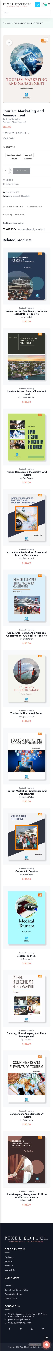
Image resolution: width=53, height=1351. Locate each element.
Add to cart (22, 171)
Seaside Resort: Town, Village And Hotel (26, 393)
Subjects (8, 1261)
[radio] (14, 155)
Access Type (9, 147)
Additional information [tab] (13, 207)
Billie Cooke (28, 874)
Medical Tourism (26, 955)
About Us (9, 1265)
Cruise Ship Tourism (26, 871)
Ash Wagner (28, 477)
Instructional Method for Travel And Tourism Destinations (26, 554)
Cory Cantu (28, 959)
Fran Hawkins (27, 1200)
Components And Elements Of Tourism (27, 1115)
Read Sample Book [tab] (34, 207)
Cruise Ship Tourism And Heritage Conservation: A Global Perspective (26, 634)
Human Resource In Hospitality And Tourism (26, 473)
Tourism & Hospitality (21, 196)
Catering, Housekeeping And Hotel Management (26, 1035)
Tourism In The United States (26, 713)
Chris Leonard (28, 558)
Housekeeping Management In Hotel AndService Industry (26, 1196)
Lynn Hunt (28, 1039)
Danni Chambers (28, 397)
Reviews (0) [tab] (7, 215)
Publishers (9, 1257)
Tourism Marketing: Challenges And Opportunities (26, 792)
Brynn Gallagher (13, 119)
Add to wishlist (9, 42)
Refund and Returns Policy (16, 1290)
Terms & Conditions (13, 1294)
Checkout (9, 1285)
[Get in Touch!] (46, 1345)
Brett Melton (28, 638)
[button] (46, 40)
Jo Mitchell (28, 317)
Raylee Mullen (28, 796)
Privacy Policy (11, 1298)
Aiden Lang (28, 1119)
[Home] (3, 23)
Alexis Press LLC (19, 122)
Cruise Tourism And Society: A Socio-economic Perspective (27, 312)
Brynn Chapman (27, 716)
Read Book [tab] (19, 215)
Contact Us (10, 1270)
